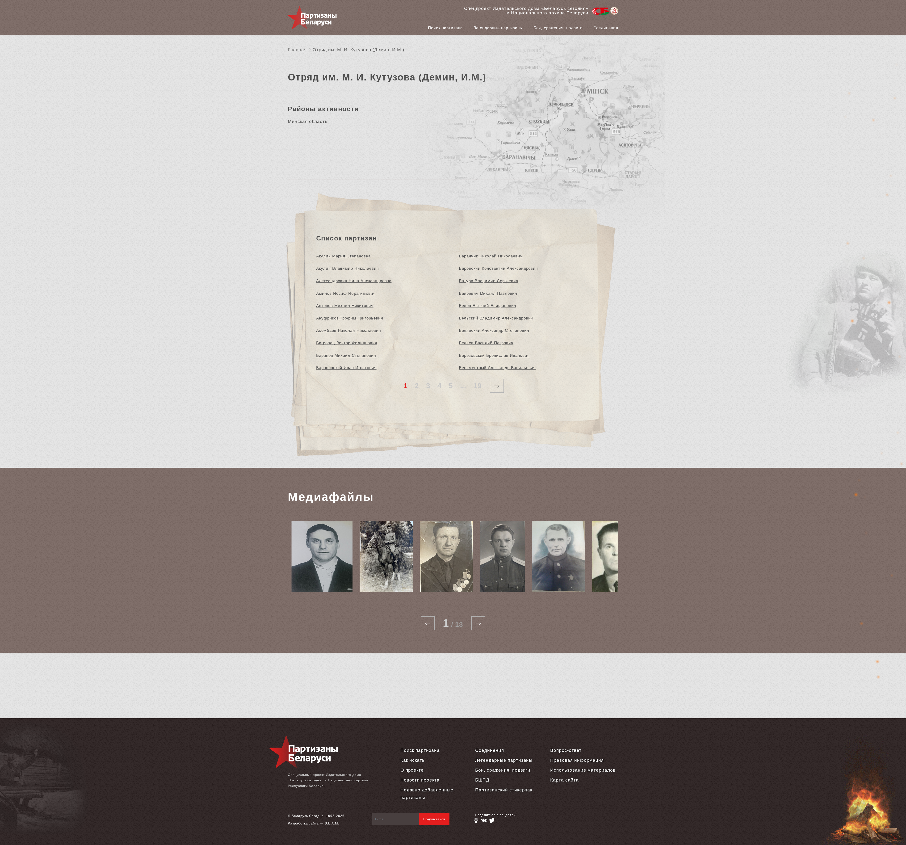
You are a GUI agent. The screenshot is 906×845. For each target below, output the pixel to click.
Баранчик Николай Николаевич (491, 256)
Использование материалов (583, 770)
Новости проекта (420, 780)
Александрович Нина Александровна (353, 281)
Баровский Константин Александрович (498, 268)
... (463, 386)
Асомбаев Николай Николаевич (348, 330)
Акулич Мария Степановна (343, 256)
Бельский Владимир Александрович (496, 318)
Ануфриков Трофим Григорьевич (349, 318)
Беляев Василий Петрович (486, 343)
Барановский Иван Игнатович (346, 368)
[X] (492, 820)
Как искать (412, 760)
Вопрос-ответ (565, 750)
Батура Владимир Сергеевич (488, 281)
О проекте (412, 770)
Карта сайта (564, 780)
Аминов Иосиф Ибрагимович (346, 293)
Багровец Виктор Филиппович (346, 343)
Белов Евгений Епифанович (487, 305)
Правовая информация (577, 760)
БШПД (482, 780)
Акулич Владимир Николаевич (347, 268)
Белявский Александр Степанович (494, 330)
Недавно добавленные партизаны (426, 793)
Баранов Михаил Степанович (346, 355)
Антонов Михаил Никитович (344, 305)
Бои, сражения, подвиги (558, 28)
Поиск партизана (445, 28)
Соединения (605, 28)
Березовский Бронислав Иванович (494, 355)
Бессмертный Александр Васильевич (497, 368)
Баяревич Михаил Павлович (488, 293)
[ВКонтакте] (484, 820)
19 (477, 386)
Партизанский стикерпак (503, 789)
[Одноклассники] (476, 820)
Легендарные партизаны (498, 28)
